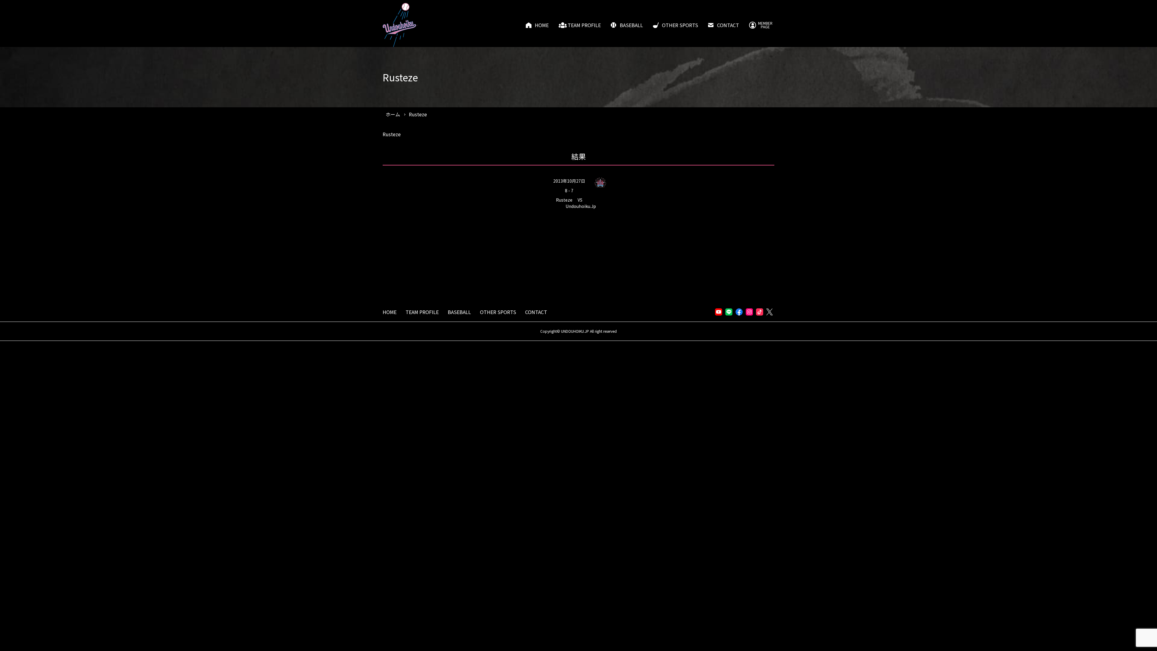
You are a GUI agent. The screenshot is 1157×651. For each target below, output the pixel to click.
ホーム (393, 114)
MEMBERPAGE (765, 25)
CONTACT (728, 25)
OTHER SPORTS (680, 25)
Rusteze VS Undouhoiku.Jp (576, 203)
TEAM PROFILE (584, 25)
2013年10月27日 (569, 181)
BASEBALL (631, 25)
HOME (542, 25)
